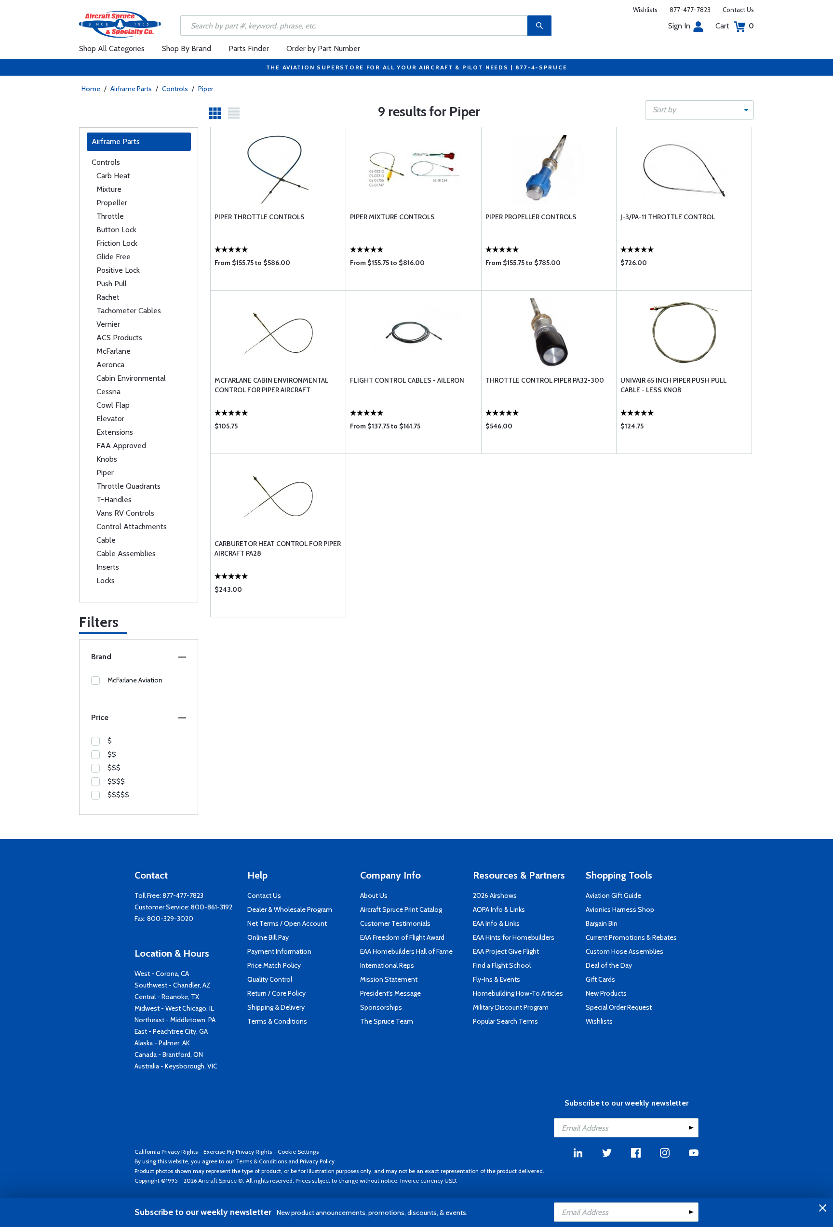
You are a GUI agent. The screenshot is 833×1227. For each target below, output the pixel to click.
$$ (111, 754)
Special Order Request (619, 1007)
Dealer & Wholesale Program (289, 909)
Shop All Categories (112, 48)
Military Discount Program (511, 1007)
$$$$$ (118, 794)
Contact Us (738, 9)
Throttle (110, 216)
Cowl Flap (113, 405)
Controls (175, 88)
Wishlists (645, 9)
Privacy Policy (317, 1161)
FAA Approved (121, 445)
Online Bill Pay (268, 937)
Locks (105, 580)
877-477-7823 (690, 9)
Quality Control (269, 979)
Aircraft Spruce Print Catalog (401, 909)
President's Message (390, 993)
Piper (205, 88)
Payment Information (279, 951)
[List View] (234, 113)
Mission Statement (388, 979)
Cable (106, 540)
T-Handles (114, 499)
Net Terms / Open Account (287, 923)
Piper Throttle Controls (260, 217)
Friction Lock (116, 243)
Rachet (108, 297)
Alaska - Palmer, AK (162, 1043)
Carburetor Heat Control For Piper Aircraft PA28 (278, 548)
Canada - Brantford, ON (168, 1054)
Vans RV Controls (125, 513)
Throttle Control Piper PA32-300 (544, 380)
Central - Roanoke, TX (166, 996)
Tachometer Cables (128, 310)
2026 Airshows (495, 895)
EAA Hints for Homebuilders (513, 937)
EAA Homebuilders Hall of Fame (406, 951)
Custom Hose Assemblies (624, 951)
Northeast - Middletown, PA (174, 1019)
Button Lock (116, 229)
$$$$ (116, 781)
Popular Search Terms (505, 1021)
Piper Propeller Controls (531, 217)
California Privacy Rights (166, 1151)
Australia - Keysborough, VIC (175, 1066)
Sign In (679, 25)
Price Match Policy (274, 965)
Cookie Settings (298, 1151)
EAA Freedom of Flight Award (402, 937)
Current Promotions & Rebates (631, 937)
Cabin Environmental (131, 378)
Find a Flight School (502, 965)
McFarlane (113, 351)
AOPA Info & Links (499, 909)
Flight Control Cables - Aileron (407, 380)
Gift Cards (600, 979)
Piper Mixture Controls (392, 217)
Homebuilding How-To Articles (518, 993)
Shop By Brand (186, 48)
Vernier (108, 324)
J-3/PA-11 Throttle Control (667, 217)
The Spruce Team (386, 1021)
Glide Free (113, 256)
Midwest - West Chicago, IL (174, 1008)
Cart (734, 25)
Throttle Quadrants (128, 486)
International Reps (387, 965)
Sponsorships (381, 1007)
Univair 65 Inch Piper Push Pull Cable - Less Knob (673, 385)
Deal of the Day (609, 965)
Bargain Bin (602, 923)
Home (90, 88)
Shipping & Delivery (276, 1007)
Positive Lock (118, 270)
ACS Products (119, 337)
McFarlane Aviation (134, 680)
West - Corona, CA (161, 973)
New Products (606, 993)
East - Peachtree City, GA (171, 1031)
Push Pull (111, 283)
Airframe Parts (131, 88)
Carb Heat (113, 175)
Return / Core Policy (276, 993)
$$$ (114, 767)
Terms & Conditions (277, 1021)
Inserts (107, 567)
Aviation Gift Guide (613, 895)
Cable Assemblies (126, 553)
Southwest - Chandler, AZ (172, 985)
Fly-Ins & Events (496, 979)
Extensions (114, 432)
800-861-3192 (211, 907)
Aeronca (110, 364)
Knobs (106, 459)
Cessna (108, 391)
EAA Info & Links (496, 923)
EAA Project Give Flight (506, 951)
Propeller (111, 202)
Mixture (108, 189)
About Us (374, 895)
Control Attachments (131, 526)
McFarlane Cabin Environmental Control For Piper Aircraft (271, 385)
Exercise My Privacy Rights (237, 1151)
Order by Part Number (323, 48)
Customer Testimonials (395, 923)
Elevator (110, 418)
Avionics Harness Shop (620, 909)
